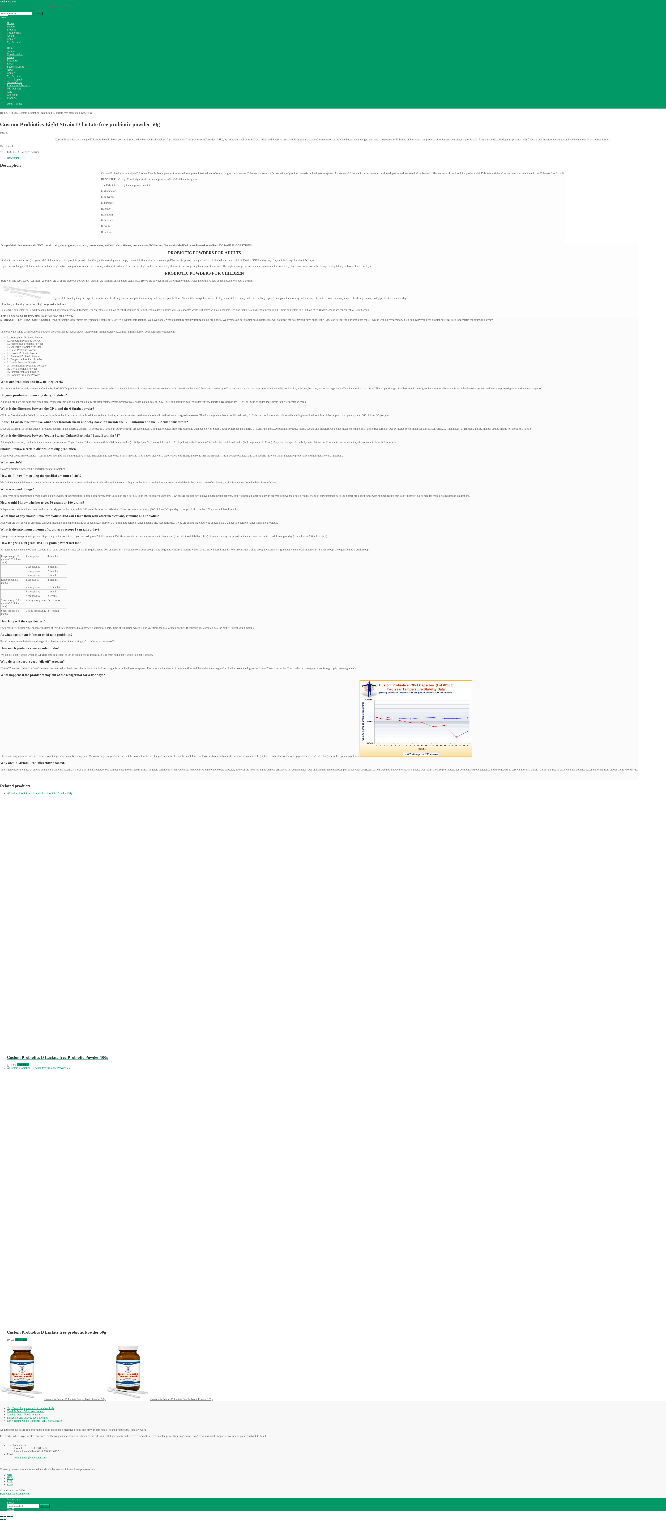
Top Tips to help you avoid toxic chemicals (30, 1408)
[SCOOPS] (27, 298)
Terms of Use (14, 82)
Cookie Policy (15, 54)
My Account (14, 42)
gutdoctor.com (8, 1)
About (10, 35)
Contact (11, 38)
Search (37, 13)
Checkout (12, 94)
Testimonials (14, 32)
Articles (11, 26)
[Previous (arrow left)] (1, 1519)
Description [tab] (13, 157)
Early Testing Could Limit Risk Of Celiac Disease (34, 1420)
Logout (18, 79)
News (10, 69)
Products (11, 29)
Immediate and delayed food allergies (27, 1417)
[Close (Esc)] (11, 1516)
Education (12, 60)
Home (10, 23)
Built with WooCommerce (14, 1493)
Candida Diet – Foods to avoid (24, 1414)
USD (10, 1478)
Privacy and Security (18, 85)
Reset (10, 1484)
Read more (23, 1064)
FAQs (10, 63)
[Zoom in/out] (1, 1516)
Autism (13, 112)
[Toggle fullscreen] (4, 1516)
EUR (10, 1481)
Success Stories (15, 66)
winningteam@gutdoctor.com (30, 1457)
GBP (9, 1475)
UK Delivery (14, 88)
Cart (9, 91)
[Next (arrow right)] (4, 1519)
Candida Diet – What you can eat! (25, 1411)
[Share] (8, 1516)
